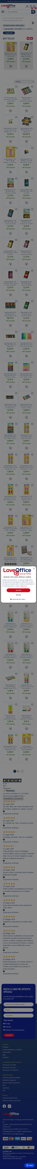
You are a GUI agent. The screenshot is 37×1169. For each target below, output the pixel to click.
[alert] (18, 584)
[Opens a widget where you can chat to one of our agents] (29, 1165)
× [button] (34, 568)
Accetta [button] (18, 590)
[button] (18, 599)
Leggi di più (23, 586)
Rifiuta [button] (18, 595)
